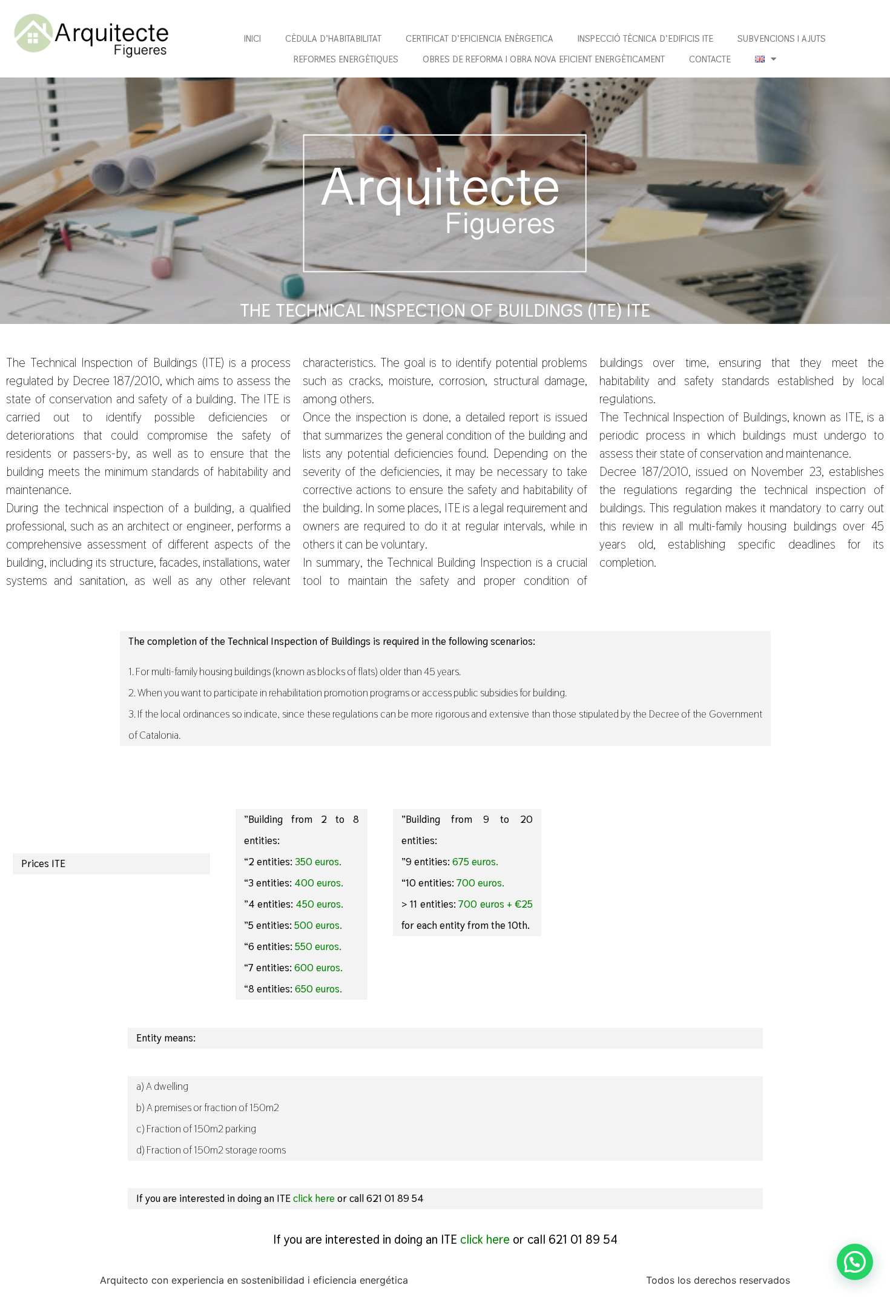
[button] (855, 1262)
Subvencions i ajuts (781, 38)
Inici (252, 38)
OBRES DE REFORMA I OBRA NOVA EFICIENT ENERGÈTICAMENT (544, 59)
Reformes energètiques (346, 59)
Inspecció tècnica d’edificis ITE (645, 38)
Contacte (710, 59)
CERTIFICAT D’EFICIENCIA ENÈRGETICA (479, 38)
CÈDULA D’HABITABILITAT (333, 38)
